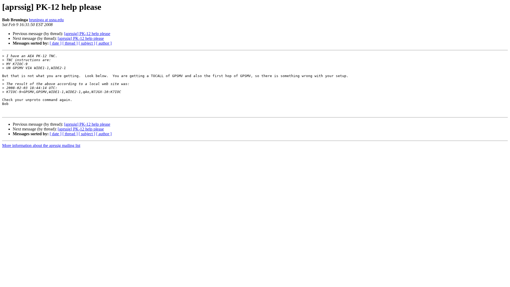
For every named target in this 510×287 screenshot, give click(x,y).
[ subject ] (87, 43)
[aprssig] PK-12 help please (87, 33)
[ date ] (55, 43)
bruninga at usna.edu (46, 20)
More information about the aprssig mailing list (41, 145)
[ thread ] (70, 43)
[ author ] (104, 43)
